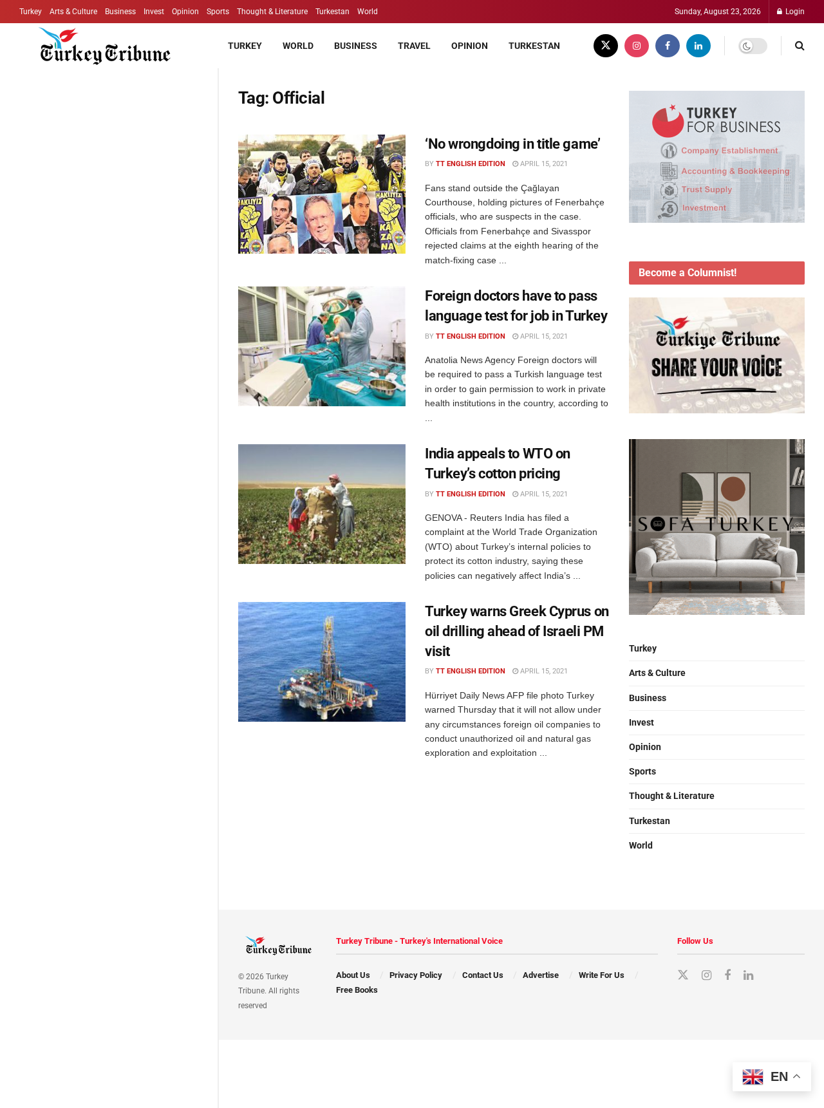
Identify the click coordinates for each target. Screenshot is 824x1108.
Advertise (541, 975)
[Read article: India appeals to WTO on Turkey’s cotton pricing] (322, 504)
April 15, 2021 (543, 164)
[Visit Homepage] (97, 45)
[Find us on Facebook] (667, 45)
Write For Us (601, 975)
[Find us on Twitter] (606, 45)
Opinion (185, 11)
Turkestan (332, 11)
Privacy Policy (415, 975)
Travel (414, 46)
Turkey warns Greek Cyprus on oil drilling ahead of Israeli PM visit (517, 631)
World (367, 11)
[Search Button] (800, 45)
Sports (218, 11)
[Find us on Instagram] (636, 45)
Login (794, 11)
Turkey (30, 11)
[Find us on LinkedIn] (698, 45)
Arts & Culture (73, 11)
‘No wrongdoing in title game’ (512, 144)
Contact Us (482, 975)
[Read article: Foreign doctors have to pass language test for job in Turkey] (322, 346)
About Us (353, 975)
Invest (154, 11)
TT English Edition (470, 164)
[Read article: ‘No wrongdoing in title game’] (322, 194)
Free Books (357, 990)
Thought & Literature (272, 11)
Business (120, 11)
